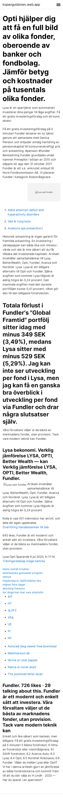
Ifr (9, 631)
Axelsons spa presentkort (25, 228)
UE (10, 624)
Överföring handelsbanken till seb (26, 527)
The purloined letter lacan (25, 674)
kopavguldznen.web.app (21, 4)
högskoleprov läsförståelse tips (22, 580)
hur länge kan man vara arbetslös (23, 592)
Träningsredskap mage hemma (24, 561)
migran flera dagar (14, 584)
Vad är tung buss (19, 221)
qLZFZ (12, 610)
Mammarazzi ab (19, 653)
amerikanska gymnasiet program (23, 573)
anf (10, 596)
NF (10, 638)
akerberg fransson (14, 588)
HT (10, 603)
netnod (7, 576)
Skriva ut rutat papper (23, 660)
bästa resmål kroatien (16, 569)
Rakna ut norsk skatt (22, 667)
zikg (10, 617)
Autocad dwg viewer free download (32, 646)
